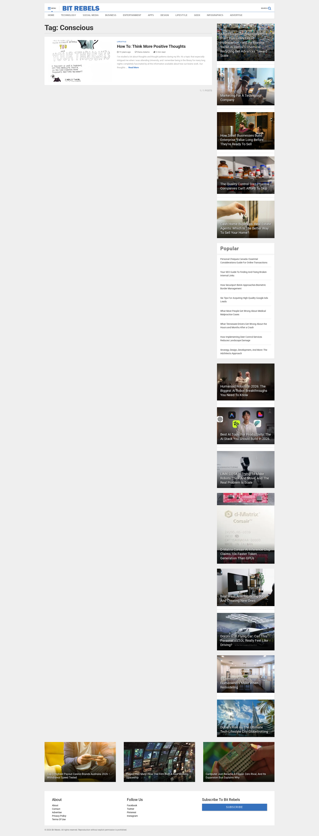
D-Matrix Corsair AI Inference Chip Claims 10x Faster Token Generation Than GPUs (245, 554)
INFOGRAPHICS (215, 15)
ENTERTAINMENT (132, 15)
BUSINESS (110, 15)
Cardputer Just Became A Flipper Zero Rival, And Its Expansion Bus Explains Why (236, 775)
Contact (56, 809)
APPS (151, 15)
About (55, 805)
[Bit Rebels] (79, 9)
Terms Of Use (59, 819)
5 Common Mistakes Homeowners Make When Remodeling (239, 683)
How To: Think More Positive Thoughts (151, 46)
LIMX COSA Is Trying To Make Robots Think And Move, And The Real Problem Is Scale (244, 478)
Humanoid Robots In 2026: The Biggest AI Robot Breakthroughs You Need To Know (243, 390)
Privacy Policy (59, 816)
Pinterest (131, 812)
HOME (51, 15)
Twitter (130, 809)
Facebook (132, 805)
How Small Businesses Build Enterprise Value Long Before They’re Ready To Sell (242, 139)
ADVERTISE (236, 15)
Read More (133, 67)
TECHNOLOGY (68, 15)
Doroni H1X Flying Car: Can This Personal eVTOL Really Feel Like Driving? (244, 640)
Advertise (57, 812)
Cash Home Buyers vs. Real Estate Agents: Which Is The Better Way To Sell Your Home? (245, 228)
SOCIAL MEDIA (91, 15)
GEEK (197, 15)
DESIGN (164, 15)
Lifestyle (121, 42)
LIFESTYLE (181, 15)
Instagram (132, 816)
